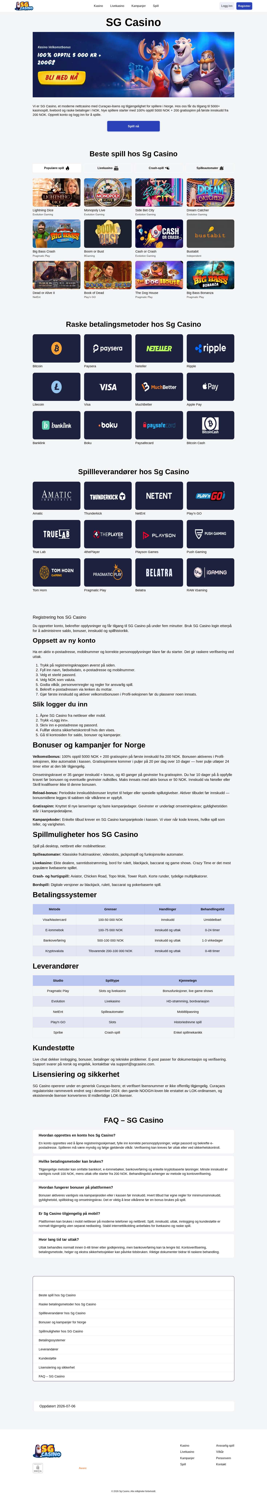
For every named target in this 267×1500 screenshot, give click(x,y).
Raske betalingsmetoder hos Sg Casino (67, 1304)
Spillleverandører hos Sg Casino (62, 1313)
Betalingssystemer (52, 1340)
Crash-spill (156, 168)
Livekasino (105, 168)
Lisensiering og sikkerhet (57, 1367)
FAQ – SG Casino (52, 1376)
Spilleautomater (207, 168)
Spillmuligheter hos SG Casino (61, 1331)
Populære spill (54, 168)
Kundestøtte (47, 1358)
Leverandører (48, 1349)
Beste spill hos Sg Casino (57, 1295)
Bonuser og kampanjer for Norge (62, 1322)
